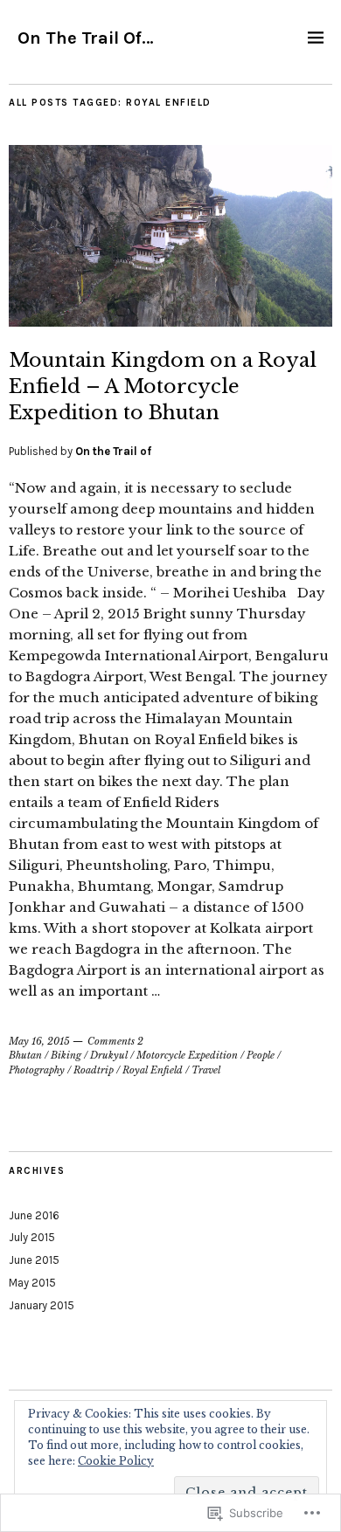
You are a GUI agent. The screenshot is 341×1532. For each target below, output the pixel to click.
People (261, 1055)
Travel (205, 1070)
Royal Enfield (152, 1070)
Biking (66, 1055)
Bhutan (25, 1055)
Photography (37, 1070)
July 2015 (32, 1237)
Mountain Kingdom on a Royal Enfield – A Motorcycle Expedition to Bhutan (163, 386)
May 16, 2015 (39, 1041)
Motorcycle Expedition (187, 1055)
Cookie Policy (116, 1460)
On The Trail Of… (85, 38)
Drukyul (109, 1055)
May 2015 (32, 1282)
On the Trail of (113, 451)
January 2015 (41, 1305)
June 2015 (34, 1259)
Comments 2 (115, 1041)
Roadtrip (93, 1070)
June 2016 (34, 1215)
